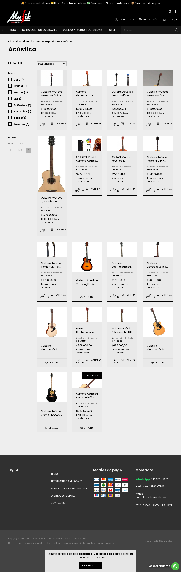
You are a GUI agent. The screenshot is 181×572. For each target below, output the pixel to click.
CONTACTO (58, 503)
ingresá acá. (71, 543)
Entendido (90, 565)
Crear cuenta (126, 19)
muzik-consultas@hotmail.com (151, 495)
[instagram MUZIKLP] (170, 12)
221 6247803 (156, 486)
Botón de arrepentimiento (98, 543)
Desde (11, 143)
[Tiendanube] (158, 541)
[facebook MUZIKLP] (175, 12)
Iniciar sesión (150, 19)
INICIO (12, 30)
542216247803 (160, 479)
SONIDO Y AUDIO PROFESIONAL (83, 30)
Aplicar (28, 150)
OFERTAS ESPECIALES (63, 495)
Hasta (20, 143)
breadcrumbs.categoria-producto (38, 41)
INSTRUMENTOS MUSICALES (39, 30)
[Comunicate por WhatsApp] (164, 566)
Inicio (11, 41)
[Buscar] (176, 30)
